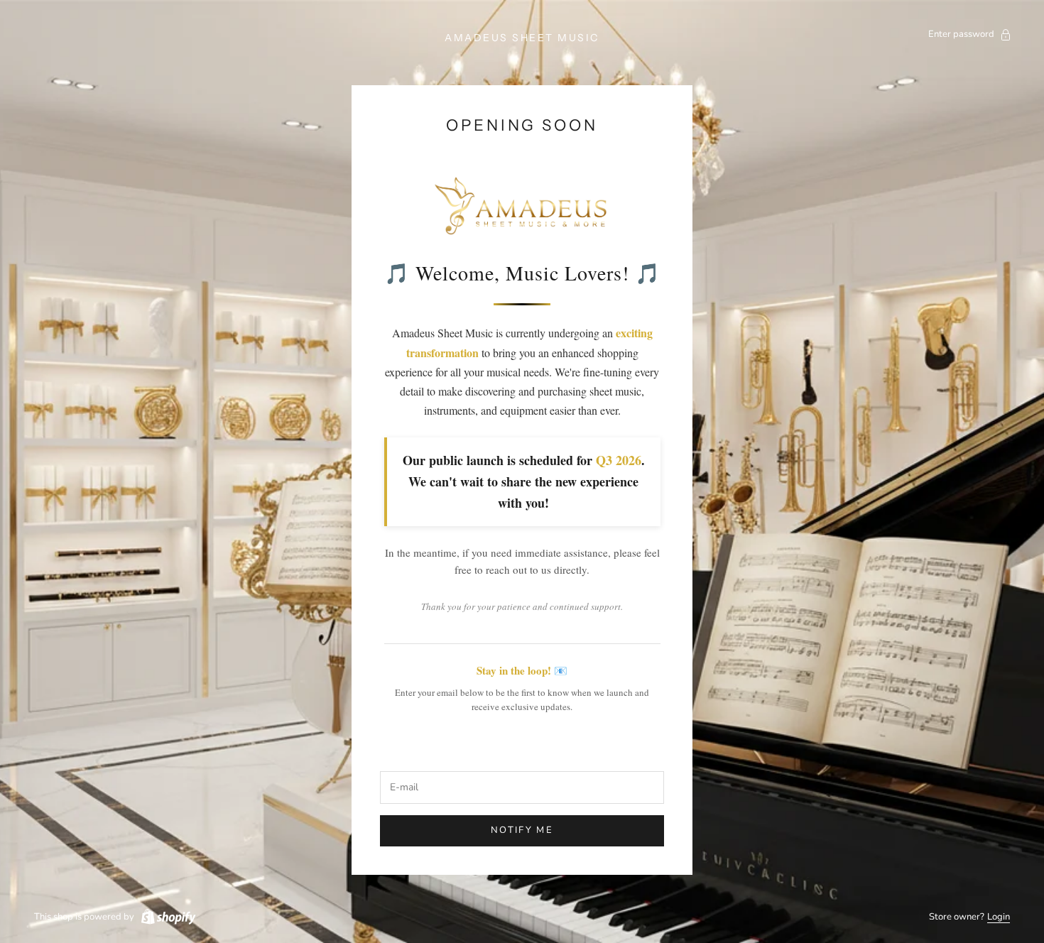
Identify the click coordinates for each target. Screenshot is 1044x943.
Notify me (522, 830)
